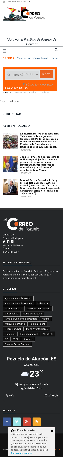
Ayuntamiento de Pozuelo (19, 303)
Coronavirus (11, 313)
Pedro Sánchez (13, 328)
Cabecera (42, 303)
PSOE (16, 339)
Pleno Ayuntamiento (37, 328)
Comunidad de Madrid (38, 308)
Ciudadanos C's (13, 308)
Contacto (7, 248)
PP (6, 339)
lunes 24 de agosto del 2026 (18, 1)
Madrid (46, 318)
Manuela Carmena (15, 323)
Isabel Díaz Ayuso (32, 313)
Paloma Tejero (37, 323)
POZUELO (48, 334)
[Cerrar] (52, 431)
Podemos (10, 334)
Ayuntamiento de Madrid (18, 298)
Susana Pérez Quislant (17, 344)
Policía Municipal (29, 334)
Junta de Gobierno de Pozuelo (21, 318)
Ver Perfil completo (13, 244)
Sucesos (28, 339)
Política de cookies (22, 453)
